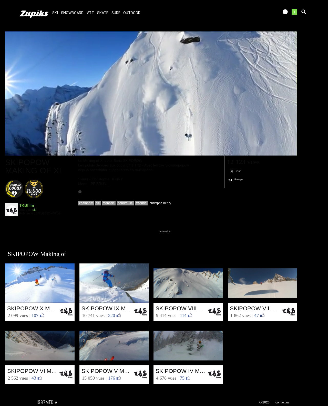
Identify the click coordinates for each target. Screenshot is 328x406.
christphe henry (160, 203)
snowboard (72, 13)
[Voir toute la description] (80, 192)
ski (55, 13)
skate (102, 13)
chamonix (86, 203)
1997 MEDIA (48, 402)
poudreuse (125, 203)
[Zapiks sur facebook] (264, 13)
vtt (90, 13)
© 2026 (264, 402)
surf (115, 13)
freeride (141, 203)
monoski (109, 203)
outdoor (131, 13)
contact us (282, 402)
